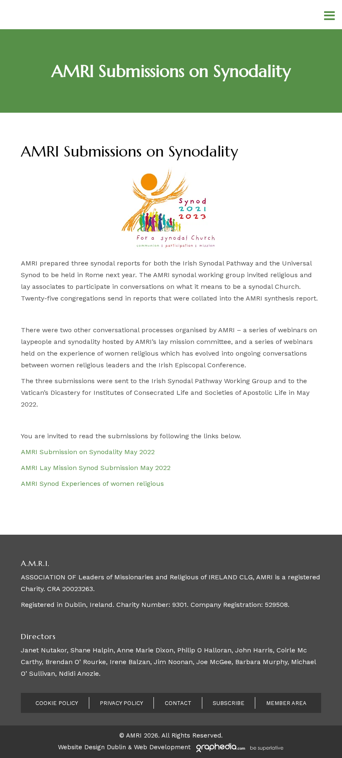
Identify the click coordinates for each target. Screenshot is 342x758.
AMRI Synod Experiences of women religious (92, 484)
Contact (178, 703)
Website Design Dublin (92, 747)
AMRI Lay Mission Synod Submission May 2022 (96, 468)
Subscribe (228, 703)
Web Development (162, 747)
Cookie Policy (56, 703)
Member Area (286, 703)
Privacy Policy (121, 703)
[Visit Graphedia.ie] (238, 747)
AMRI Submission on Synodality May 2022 (88, 452)
